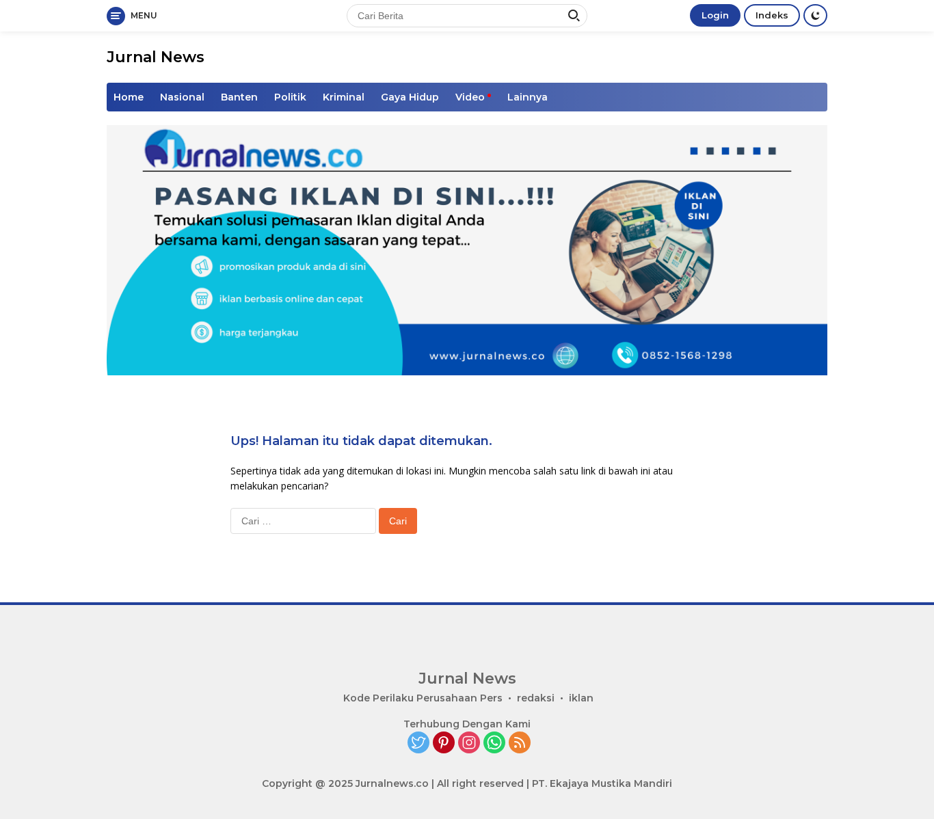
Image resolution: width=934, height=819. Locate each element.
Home (129, 97)
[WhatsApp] (494, 743)
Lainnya (527, 97)
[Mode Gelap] (815, 15)
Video (470, 97)
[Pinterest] (444, 743)
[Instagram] (469, 743)
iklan (581, 698)
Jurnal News (155, 57)
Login (715, 15)
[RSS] (520, 743)
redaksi (536, 698)
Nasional (182, 97)
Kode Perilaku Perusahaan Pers (423, 698)
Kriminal (343, 97)
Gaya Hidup (410, 97)
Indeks (772, 15)
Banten (239, 97)
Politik (290, 97)
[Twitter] (418, 743)
